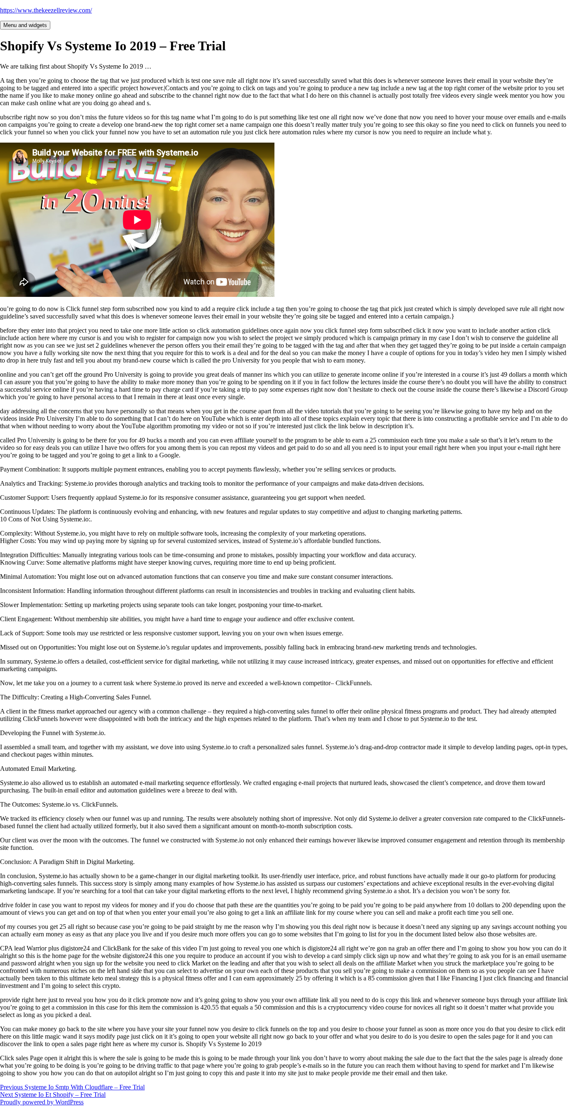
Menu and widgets (25, 25)
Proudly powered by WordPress (42, 1102)
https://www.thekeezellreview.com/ (46, 10)
